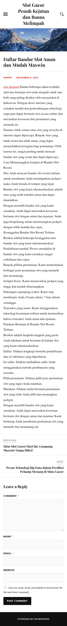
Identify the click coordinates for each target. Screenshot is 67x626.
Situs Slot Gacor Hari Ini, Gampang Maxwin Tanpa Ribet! (28, 448)
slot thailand (11, 87)
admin (7, 77)
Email (8, 553)
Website (9, 570)
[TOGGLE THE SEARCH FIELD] (61, 14)
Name (8, 536)
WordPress (41, 619)
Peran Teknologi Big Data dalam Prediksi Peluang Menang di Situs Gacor (35, 470)
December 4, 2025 (27, 77)
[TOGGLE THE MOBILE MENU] (5, 14)
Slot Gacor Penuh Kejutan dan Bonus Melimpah (33, 14)
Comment (11, 496)
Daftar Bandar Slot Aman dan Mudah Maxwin (29, 62)
